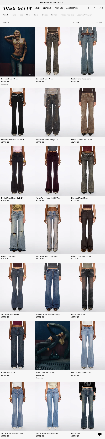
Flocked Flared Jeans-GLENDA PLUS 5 (15, 198)
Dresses (45, 15)
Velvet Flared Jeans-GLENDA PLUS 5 (49, 198)
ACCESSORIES (72, 8)
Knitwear (54, 15)
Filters (76, 22)
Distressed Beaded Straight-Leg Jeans (49, 140)
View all (5, 15)
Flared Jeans (75, 433)
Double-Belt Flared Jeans (45, 373)
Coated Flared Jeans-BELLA (81, 256)
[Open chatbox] (100, 434)
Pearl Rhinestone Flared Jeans (47, 256)
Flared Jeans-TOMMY (79, 315)
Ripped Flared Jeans (8, 256)
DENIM (37, 8)
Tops (21, 15)
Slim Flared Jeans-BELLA (10, 315)
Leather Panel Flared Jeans (81, 79)
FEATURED (59, 8)
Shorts (36, 15)
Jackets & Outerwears (84, 15)
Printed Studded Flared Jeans (81, 140)
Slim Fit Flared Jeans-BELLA (81, 373)
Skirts (28, 15)
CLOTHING (47, 8)
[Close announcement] (102, 2)
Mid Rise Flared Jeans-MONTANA (48, 315)
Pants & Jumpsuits (67, 15)
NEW (29, 8)
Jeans (14, 15)
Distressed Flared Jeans (9, 79)
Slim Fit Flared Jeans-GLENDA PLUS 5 (14, 433)
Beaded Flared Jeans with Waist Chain (14, 140)
